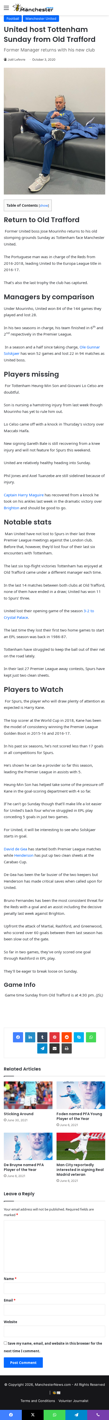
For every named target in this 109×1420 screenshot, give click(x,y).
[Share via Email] (54, 1048)
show (44, 205)
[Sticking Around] (28, 1095)
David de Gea (15, 848)
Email (9, 1300)
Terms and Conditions (38, 1401)
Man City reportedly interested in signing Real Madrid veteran (80, 1169)
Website (10, 1322)
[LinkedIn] (30, 1037)
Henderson (23, 855)
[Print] (67, 1048)
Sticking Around (18, 1113)
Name (10, 1278)
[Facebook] (18, 1037)
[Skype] (79, 1037)
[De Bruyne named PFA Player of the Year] (28, 1146)
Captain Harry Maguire (24, 494)
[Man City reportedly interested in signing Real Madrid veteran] (81, 1146)
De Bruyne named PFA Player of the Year (24, 1167)
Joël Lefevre (16, 59)
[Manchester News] (33, 8)
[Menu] (6, 9)
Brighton (11, 507)
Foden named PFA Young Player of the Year (79, 1116)
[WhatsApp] (91, 1037)
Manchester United (41, 18)
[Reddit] (67, 1037)
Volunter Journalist (73, 1401)
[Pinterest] (54, 1037)
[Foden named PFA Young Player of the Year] (81, 1095)
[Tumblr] (42, 1037)
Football (13, 18)
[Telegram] (42, 1048)
